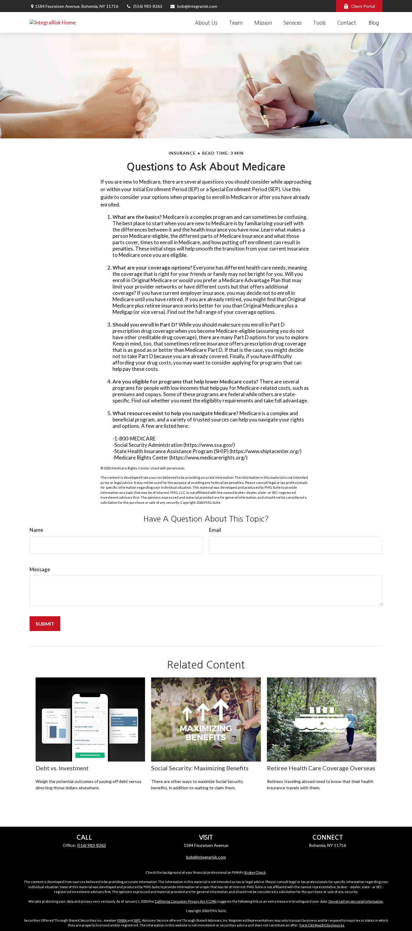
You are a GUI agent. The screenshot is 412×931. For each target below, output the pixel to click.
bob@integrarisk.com (197, 6)
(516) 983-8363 (147, 6)
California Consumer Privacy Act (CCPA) (186, 901)
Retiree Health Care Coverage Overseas (321, 768)
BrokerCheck (255, 872)
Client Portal (363, 6)
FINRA (122, 920)
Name (36, 530)
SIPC (137, 920)
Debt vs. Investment (62, 768)
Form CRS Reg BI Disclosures (321, 925)
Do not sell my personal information (355, 901)
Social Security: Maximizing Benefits (200, 768)
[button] (206, 22)
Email (215, 530)
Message (40, 569)
